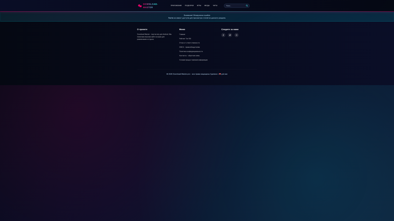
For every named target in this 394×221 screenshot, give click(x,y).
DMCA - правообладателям (189, 47)
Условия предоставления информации (193, 60)
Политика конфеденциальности (191, 51)
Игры (199, 5)
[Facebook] (223, 35)
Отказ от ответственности (189, 43)
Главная (182, 34)
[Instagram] (236, 35)
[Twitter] (230, 35)
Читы (215, 5)
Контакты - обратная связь (189, 56)
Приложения (176, 5)
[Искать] (247, 6)
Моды (207, 5)
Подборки (189, 5)
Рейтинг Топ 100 (185, 39)
